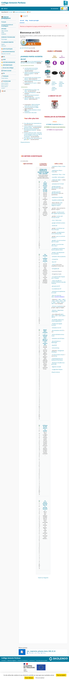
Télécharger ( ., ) (35, 653)
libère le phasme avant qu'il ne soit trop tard (32, 105)
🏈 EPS (3, 56)
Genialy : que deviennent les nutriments (57, 253)
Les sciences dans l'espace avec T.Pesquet (58, 277)
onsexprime (55, 259)
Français (3, 22)
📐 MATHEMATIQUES (6, 65)
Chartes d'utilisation (23, 660)
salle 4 (57, 301)
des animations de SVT (57, 330)
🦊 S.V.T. (4, 91)
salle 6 (52, 317)
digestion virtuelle (56, 366)
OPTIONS (3, 29)
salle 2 (63, 299)
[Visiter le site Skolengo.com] (58, 660)
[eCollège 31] (64, 9)
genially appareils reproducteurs (56, 187)
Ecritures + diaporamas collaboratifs (57, 310)
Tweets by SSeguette (43, 577)
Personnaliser (40, 678)
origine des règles (56, 180)
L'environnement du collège (31, 107)
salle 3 (53, 301)
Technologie (4, 39)
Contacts (3, 660)
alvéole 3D (54, 225)
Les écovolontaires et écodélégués (7, 25)
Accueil (10, 12)
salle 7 (54, 302)
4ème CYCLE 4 (4, 85)
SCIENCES (3, 34)
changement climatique (57, 351)
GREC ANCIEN (4, 31)
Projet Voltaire (4, 78)
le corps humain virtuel (57, 354)
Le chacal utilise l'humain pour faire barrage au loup (45, 186)
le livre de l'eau (55, 348)
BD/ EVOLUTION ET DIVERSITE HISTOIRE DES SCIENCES (31, 129)
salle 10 (53, 303)
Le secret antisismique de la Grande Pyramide (45, 505)
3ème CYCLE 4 (4, 83)
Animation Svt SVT (56, 327)
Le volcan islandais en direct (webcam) (32, 110)
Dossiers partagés (34, 20)
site (56, 356)
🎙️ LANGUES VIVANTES (7, 42)
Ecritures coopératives (57, 306)
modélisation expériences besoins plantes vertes (58, 249)
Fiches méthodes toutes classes (61, 84)
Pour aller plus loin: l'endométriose (32, 123)
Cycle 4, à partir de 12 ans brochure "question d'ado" (32, 126)
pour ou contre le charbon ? (58, 237)
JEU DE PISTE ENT (24, 48)
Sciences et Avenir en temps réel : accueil (43, 172)
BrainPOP (54, 345)
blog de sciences (56, 372)
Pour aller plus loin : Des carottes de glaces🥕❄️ (33, 138)
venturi (54, 264)
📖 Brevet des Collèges (7, 68)
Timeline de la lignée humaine (56, 324)
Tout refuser (29, 678)
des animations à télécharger (56, 341)
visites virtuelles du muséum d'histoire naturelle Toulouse (58, 282)
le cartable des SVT (56, 289)
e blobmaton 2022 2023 (31, 112)
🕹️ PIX (3, 73)
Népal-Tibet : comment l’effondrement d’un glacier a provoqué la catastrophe (45, 337)
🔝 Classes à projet (6, 70)
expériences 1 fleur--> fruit (58, 174)
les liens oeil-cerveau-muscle (57, 216)
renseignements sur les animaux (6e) (58, 233)
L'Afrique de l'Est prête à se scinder (45, 428)
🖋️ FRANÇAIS (4, 76)
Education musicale (5, 53)
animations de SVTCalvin (58, 338)
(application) (58, 321)
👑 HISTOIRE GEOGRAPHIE (8, 62)
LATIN (2, 32)
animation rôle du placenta (58, 256)
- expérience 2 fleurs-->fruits (58, 166)
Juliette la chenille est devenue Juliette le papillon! (31, 72)
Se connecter (54, 8)
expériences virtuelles (57, 197)
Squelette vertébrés (57, 200)
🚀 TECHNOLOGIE (6, 81)
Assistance (31, 660)
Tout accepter (61, 675)
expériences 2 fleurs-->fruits (57, 171)
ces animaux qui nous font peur (57, 229)
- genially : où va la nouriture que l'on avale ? (58, 241)
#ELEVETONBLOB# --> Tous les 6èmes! (32, 98)
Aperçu (43, 653)
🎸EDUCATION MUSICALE (8, 51)
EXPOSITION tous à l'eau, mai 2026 (31, 90)
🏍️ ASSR (3, 59)
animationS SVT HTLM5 (58, 184)
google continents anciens (58, 223)
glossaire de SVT (56, 286)
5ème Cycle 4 (4, 86)
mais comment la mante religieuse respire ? (56, 204)
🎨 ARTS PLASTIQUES (6, 49)
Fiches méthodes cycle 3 (54, 83)
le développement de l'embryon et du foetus (57, 359)
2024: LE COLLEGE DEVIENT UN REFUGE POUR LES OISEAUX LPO (31, 62)
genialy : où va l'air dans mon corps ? (57, 245)
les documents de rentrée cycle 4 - (32, 80)
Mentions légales (11, 660)
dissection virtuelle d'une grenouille (57, 363)
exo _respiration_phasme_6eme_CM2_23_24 (41, 651)
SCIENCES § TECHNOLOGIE (8, 37)
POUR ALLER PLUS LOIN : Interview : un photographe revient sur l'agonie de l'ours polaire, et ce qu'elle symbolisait (33, 135)
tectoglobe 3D (55, 268)
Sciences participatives (30, 92)
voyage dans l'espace (57, 369)
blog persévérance (25, 142)
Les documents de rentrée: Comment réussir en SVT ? (31, 68)
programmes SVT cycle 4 (30, 83)
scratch (3, 88)
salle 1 (59, 299)
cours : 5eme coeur (56, 220)
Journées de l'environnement (31, 95)
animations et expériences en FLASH (58, 292)
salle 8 (58, 302)
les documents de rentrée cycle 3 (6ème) (32, 78)
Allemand (3, 46)
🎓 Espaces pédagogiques (19, 12)
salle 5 (61, 301)
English (3, 44)
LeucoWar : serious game (58, 177)
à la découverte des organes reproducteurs (58, 212)
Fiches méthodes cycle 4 (54, 89)
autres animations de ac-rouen (57, 335)
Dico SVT (54, 262)
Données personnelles (41, 660)
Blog (26, 20)
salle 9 (62, 302)
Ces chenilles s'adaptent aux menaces (45, 258)
